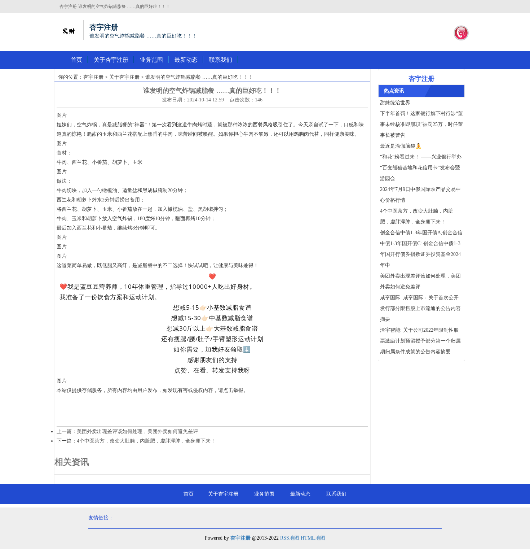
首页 (76, 60)
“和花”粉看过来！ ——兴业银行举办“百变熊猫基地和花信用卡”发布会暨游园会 (420, 167)
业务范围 (151, 60)
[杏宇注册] (68, 30)
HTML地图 (313, 538)
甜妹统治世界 (395, 102)
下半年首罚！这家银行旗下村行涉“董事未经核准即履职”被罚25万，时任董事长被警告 (421, 124)
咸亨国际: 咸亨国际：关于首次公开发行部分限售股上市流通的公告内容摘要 (420, 308)
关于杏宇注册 (111, 60)
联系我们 (220, 60)
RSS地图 (289, 538)
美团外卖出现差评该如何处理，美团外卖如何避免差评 (137, 431)
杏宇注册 (93, 77)
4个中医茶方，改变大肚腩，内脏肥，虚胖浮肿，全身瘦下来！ (146, 441)
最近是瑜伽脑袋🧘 (400, 146)
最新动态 (186, 60)
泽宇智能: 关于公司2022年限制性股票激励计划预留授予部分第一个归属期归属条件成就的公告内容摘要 (420, 340)
